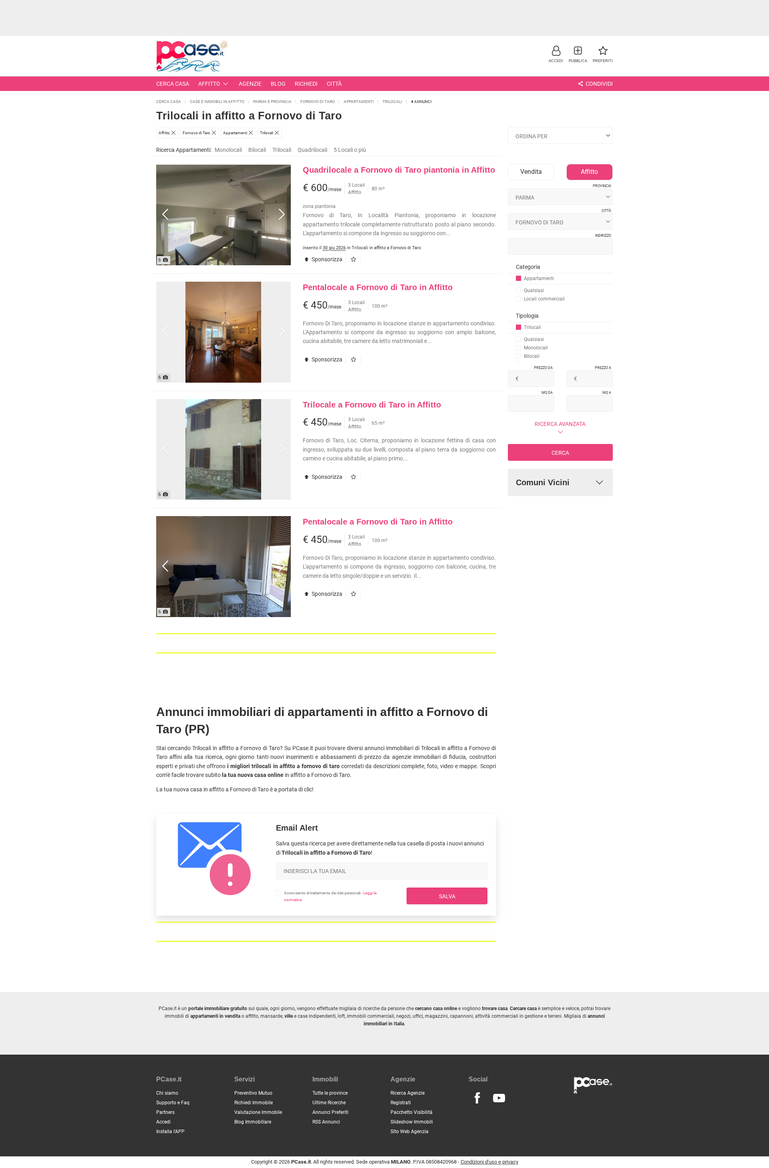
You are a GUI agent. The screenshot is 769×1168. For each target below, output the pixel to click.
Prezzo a (603, 368)
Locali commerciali (544, 299)
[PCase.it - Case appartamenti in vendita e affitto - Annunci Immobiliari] (192, 55)
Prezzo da (543, 368)
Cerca (560, 453)
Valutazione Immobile (258, 1112)
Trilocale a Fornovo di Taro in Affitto (372, 404)
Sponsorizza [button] (326, 259)
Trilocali (281, 150)
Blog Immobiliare (252, 1122)
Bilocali (257, 150)
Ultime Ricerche (329, 1102)
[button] (556, 54)
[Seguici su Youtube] (499, 1098)
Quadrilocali (312, 150)
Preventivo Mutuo (253, 1093)
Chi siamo (167, 1093)
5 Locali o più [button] (350, 150)
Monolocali (228, 150)
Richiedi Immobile (253, 1102)
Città (334, 84)
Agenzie (250, 84)
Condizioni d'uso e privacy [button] (489, 1162)
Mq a (606, 393)
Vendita (531, 172)
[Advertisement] (384, 18)
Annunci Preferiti (330, 1112)
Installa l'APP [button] (170, 1131)
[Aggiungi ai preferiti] (355, 259)
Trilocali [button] (532, 327)
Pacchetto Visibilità (412, 1112)
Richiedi (306, 84)
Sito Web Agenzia (410, 1131)
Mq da (547, 393)
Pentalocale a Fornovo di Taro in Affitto (378, 287)
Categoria (528, 267)
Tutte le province (330, 1093)
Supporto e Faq (172, 1102)
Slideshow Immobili (412, 1122)
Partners (165, 1112)
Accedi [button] (163, 1122)
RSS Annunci (326, 1122)
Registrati (401, 1102)
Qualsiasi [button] (534, 290)
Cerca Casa (172, 84)
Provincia (602, 186)
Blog (278, 84)
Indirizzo (603, 236)
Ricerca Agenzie (408, 1093)
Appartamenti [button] (539, 278)
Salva (447, 896)
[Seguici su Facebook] (477, 1098)
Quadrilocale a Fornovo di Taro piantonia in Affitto (399, 169)
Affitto (209, 84)
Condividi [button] (598, 84)
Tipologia (527, 316)
